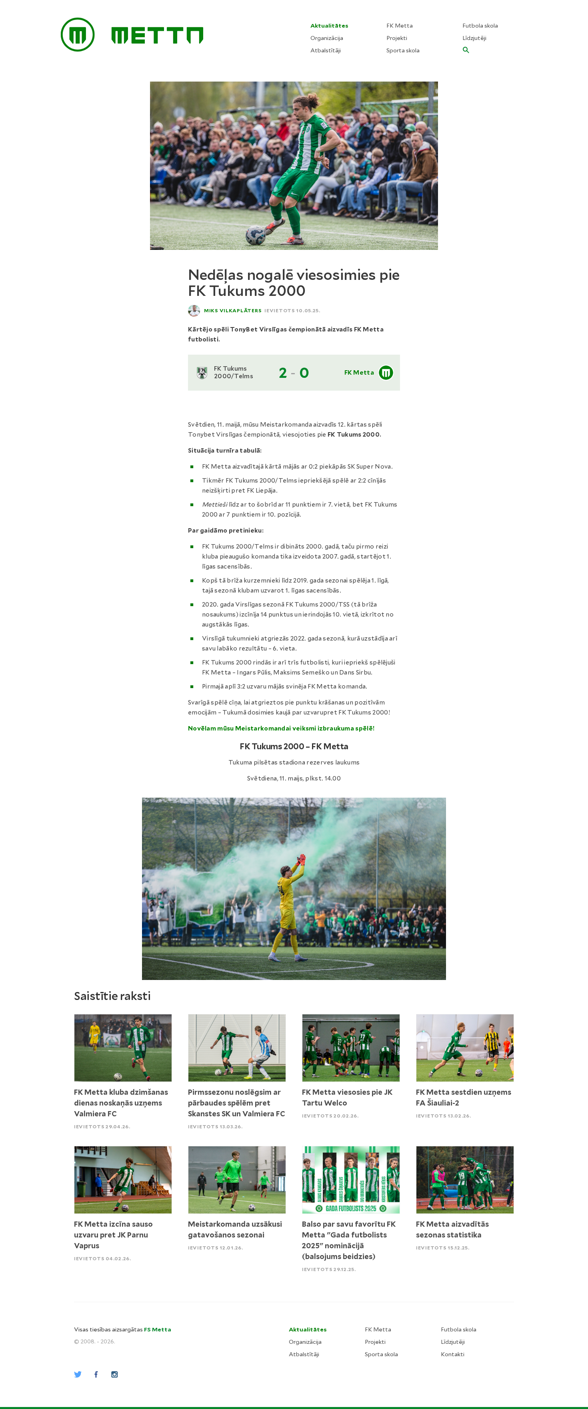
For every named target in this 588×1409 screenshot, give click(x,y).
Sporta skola (403, 50)
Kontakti (452, 1354)
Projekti (396, 38)
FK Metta (399, 25)
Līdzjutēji (474, 38)
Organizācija (326, 38)
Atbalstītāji (325, 50)
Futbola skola (480, 25)
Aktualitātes (329, 25)
